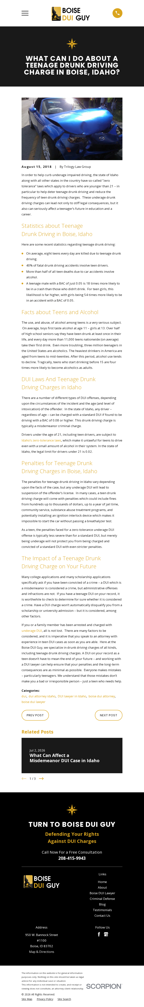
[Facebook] (99, 934)
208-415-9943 (72, 858)
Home (102, 882)
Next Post (108, 715)
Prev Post (35, 715)
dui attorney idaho (42, 696)
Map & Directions (41, 951)
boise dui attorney (101, 696)
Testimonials (102, 910)
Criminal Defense (102, 898)
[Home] (70, 13)
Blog (102, 904)
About (102, 887)
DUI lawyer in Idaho (72, 696)
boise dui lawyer (33, 702)
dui (24, 696)
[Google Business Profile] (106, 934)
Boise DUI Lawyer (102, 893)
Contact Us (102, 915)
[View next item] (41, 778)
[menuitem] (27, 999)
